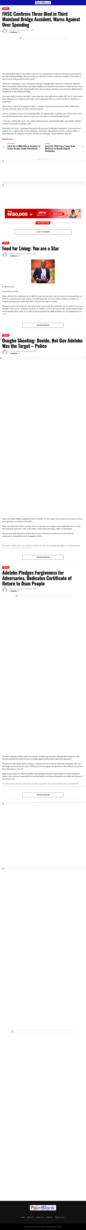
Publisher (14, 32)
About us (30, 1217)
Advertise (49, 1217)
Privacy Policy (59, 1217)
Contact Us (40, 1217)
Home (23, 1217)
